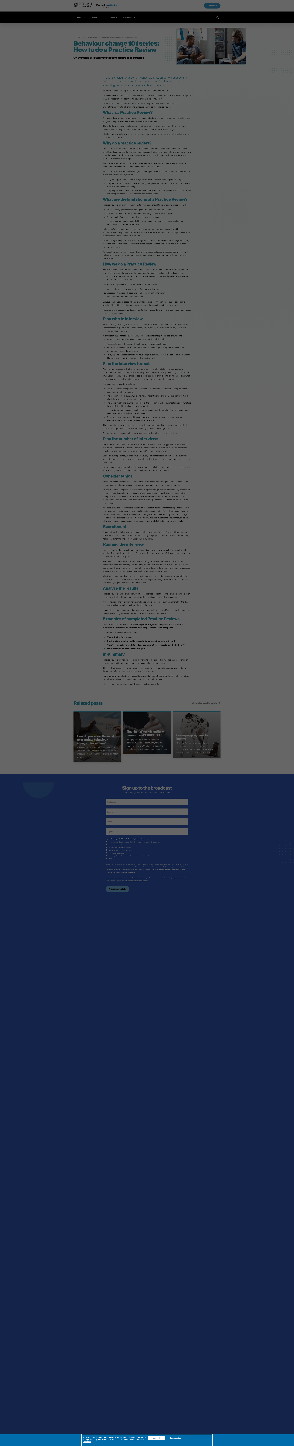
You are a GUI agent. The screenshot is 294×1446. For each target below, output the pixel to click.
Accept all (156, 1438)
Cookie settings (175, 1438)
